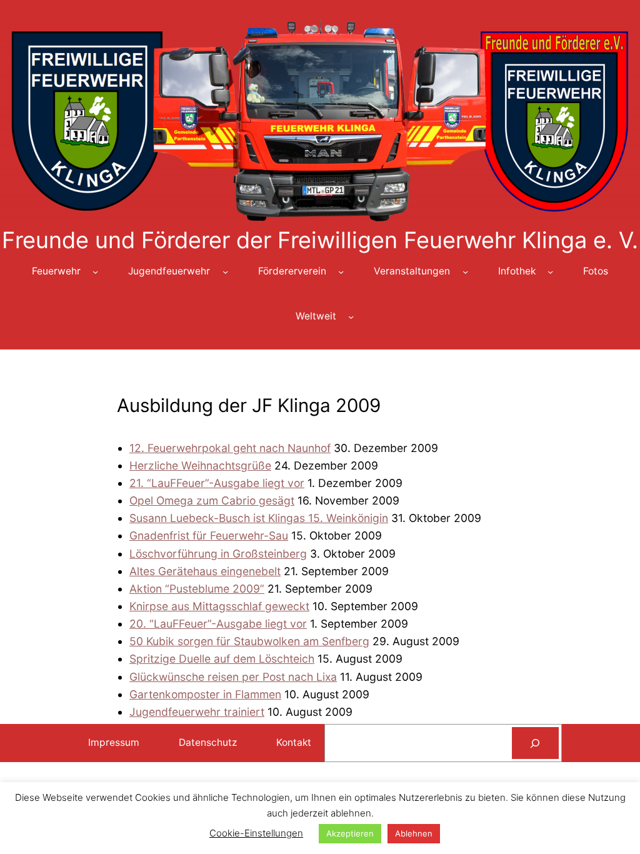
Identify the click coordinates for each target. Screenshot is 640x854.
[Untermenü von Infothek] (550, 271)
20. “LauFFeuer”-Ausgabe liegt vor (218, 623)
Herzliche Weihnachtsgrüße (200, 465)
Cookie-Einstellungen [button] (256, 833)
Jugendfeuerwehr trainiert (196, 711)
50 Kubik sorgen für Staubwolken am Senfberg (249, 641)
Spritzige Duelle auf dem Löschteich (221, 658)
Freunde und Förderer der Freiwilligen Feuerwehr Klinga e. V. (320, 240)
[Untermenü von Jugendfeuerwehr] (225, 271)
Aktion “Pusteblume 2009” (196, 588)
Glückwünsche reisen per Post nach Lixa (233, 676)
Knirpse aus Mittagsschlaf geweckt (219, 606)
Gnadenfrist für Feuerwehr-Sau (208, 535)
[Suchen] (535, 743)
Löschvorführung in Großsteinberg (218, 553)
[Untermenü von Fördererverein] (341, 271)
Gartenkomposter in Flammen (205, 694)
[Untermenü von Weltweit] (351, 316)
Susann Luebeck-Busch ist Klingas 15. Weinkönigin (258, 518)
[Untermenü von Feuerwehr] (95, 271)
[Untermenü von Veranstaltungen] (465, 271)
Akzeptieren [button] (350, 833)
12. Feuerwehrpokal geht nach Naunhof (230, 448)
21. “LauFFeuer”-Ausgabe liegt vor (216, 483)
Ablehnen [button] (413, 833)
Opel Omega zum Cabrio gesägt (211, 500)
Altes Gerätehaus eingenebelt (205, 571)
